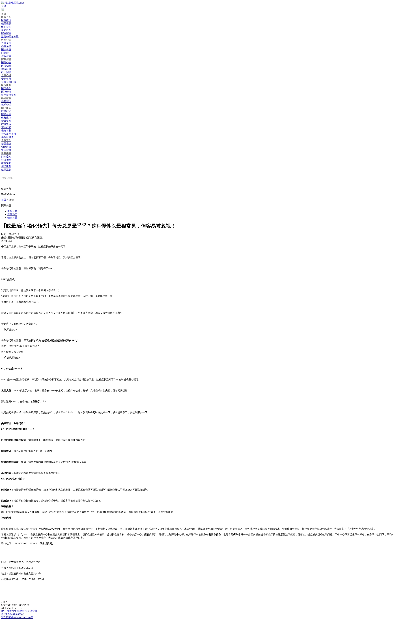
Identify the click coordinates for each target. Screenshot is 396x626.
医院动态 (12, 214)
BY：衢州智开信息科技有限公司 (19, 611)
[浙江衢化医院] (12, 2)
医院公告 (12, 211)
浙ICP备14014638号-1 (12, 614)
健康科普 (12, 217)
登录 (3, 6)
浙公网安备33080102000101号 (17, 617)
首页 (4, 199)
